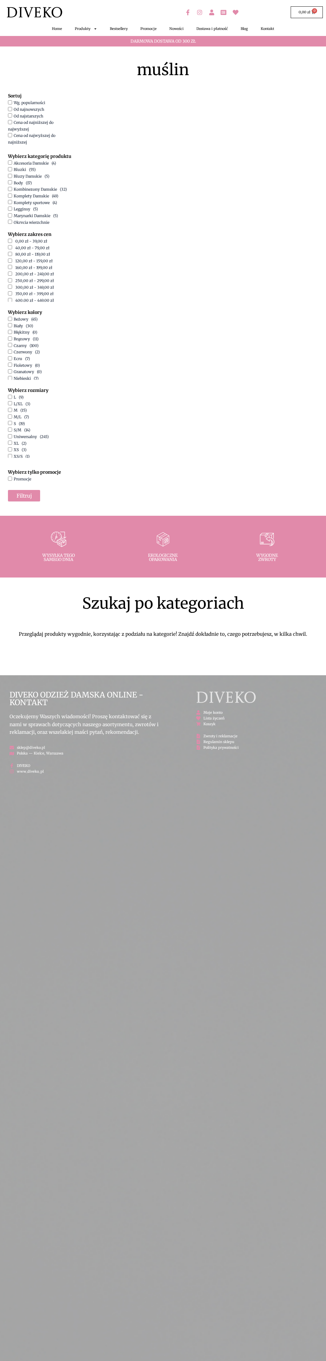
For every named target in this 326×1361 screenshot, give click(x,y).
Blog (244, 28)
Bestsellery (119, 28)
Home (57, 28)
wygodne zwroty (267, 557)
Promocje (148, 28)
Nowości (176, 28)
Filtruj (24, 496)
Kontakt (267, 28)
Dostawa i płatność (212, 28)
